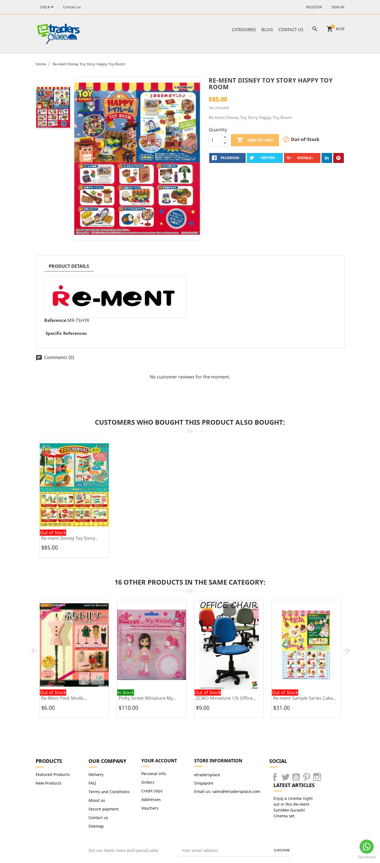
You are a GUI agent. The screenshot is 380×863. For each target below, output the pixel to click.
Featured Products (53, 774)
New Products (48, 783)
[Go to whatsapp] (367, 847)
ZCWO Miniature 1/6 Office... (226, 698)
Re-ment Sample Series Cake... (304, 698)
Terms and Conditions (109, 791)
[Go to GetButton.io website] (367, 857)
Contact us (72, 6)
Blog (267, 29)
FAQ (92, 783)
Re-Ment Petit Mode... (64, 698)
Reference (55, 320)
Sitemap (96, 826)
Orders (147, 782)
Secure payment (103, 809)
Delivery (95, 774)
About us (96, 800)
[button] (34, 651)
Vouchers (150, 808)
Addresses (151, 799)
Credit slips (151, 790)
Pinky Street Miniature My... (147, 698)
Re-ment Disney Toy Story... (69, 538)
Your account (159, 761)
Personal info (153, 773)
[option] (53, 107)
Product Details (69, 266)
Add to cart (255, 140)
